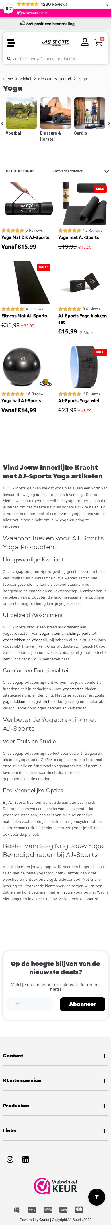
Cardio (80, 133)
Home (8, 79)
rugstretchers (44, 701)
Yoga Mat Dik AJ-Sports (25, 237)
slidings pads (78, 633)
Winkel (25, 79)
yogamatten (50, 633)
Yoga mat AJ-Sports (78, 237)
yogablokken (14, 640)
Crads (44, 1220)
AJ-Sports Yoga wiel (78, 400)
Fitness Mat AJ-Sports (24, 315)
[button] (11, 43)
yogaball (39, 640)
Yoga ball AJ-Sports (21, 400)
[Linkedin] (25, 1159)
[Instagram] (10, 1159)
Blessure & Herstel (54, 79)
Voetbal (13, 133)
